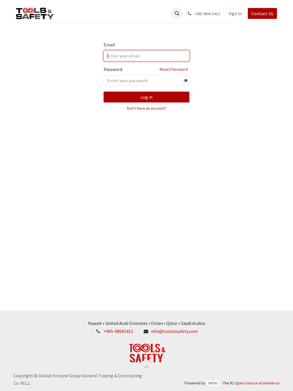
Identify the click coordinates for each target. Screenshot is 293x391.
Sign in (235, 13)
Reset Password (174, 69)
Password (113, 69)
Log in (146, 97)
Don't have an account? (146, 108)
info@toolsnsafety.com (174, 331)
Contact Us (262, 13)
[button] (177, 13)
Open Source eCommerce (257, 383)
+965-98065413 (118, 331)
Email (109, 45)
